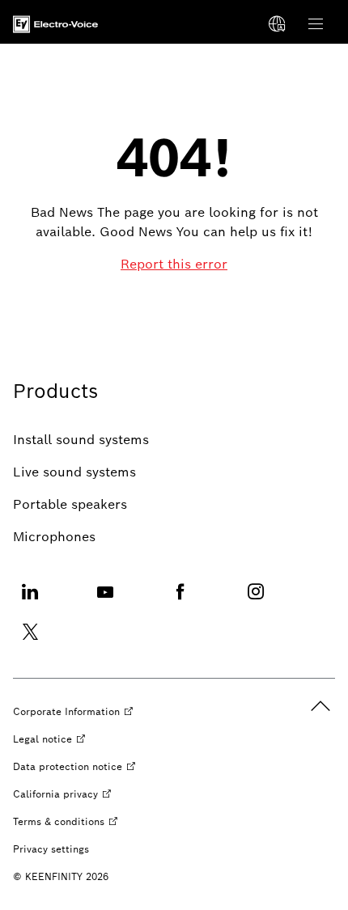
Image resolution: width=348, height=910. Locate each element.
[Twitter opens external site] (30, 641)
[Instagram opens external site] (255, 601)
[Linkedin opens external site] (30, 601)
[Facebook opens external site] (180, 601)
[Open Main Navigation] (315, 24)
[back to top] (320, 706)
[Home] (55, 24)
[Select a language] (276, 24)
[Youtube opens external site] (105, 601)
